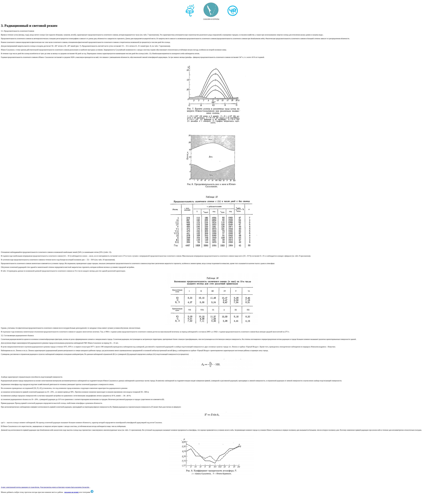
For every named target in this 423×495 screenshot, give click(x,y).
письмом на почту (71, 492)
